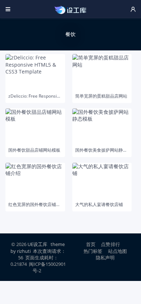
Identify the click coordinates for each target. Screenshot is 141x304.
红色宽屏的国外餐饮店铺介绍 (35, 204)
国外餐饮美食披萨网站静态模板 (102, 150)
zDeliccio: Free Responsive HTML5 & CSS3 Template (35, 96)
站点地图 (117, 251)
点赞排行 (110, 244)
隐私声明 (105, 257)
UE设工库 (37, 244)
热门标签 (93, 251)
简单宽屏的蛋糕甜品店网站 (101, 96)
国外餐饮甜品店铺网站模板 (34, 150)
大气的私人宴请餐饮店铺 (99, 204)
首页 (90, 244)
